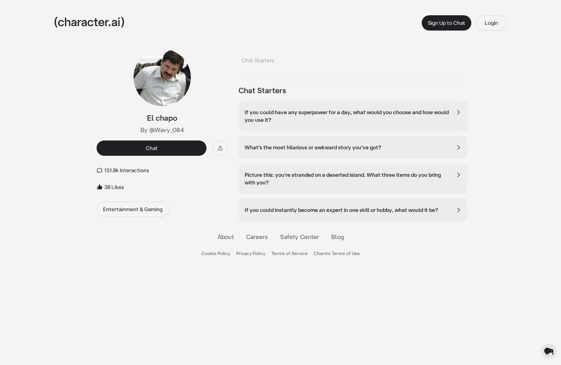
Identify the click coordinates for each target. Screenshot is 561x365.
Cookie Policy (216, 253)
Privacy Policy (250, 253)
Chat (152, 148)
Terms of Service (289, 253)
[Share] (220, 148)
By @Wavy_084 (162, 129)
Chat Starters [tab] (258, 60)
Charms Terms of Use (337, 253)
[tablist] (353, 58)
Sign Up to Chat (446, 23)
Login (491, 23)
